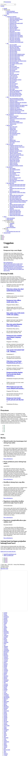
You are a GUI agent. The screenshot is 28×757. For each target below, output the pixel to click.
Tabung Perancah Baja (15, 48)
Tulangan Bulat (13, 117)
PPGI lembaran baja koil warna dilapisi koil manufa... (15, 387)
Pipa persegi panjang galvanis (17, 155)
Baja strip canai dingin (15, 39)
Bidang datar (13, 140)
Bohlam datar (13, 129)
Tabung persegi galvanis (15, 153)
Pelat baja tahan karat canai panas (17, 184)
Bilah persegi (13, 128)
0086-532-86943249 (8, 555)
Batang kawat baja (14, 116)
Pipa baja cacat (13, 78)
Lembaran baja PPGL (15, 107)
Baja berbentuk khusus (15, 133)
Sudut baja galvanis (14, 156)
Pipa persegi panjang (14, 71)
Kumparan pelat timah (15, 103)
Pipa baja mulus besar (15, 58)
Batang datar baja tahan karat (16, 215)
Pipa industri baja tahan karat (16, 206)
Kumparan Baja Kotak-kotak (16, 42)
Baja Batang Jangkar (14, 121)
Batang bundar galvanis (15, 157)
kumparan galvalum (14, 149)
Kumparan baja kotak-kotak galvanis (18, 113)
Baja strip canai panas (15, 38)
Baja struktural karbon (15, 169)
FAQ (8, 230)
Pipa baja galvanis (14, 152)
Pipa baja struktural (14, 87)
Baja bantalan (13, 173)
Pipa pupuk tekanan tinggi (16, 94)
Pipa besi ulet (13, 85)
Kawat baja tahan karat (15, 214)
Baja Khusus (10, 167)
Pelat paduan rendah (14, 20)
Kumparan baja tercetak (15, 112)
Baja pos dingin (13, 179)
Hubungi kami (7, 232)
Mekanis (12, 226)
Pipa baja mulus (13, 51)
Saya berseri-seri (13, 134)
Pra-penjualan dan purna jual (13, 231)
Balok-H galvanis (14, 164)
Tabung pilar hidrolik (14, 91)
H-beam (11, 136)
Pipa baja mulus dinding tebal (16, 55)
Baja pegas (12, 31)
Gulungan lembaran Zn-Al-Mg (17, 110)
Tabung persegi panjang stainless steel (18, 200)
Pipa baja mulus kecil (15, 56)
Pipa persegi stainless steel (16, 199)
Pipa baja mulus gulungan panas (17, 54)
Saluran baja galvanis (15, 161)
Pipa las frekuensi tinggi (15, 46)
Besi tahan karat (10, 183)
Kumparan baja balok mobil (16, 23)
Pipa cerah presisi (14, 77)
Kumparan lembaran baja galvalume (18, 102)
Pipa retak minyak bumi (15, 95)
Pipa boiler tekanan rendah (16, 90)
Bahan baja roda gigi (14, 175)
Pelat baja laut (13, 24)
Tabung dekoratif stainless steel (17, 204)
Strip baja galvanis (14, 148)
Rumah (5, 8)
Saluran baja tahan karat (15, 211)
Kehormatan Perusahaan (12, 12)
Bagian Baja (9, 125)
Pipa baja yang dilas (14, 47)
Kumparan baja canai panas (16, 35)
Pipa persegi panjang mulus (16, 63)
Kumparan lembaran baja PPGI (17, 106)
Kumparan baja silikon (15, 32)
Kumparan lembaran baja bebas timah (18, 105)
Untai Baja (12, 120)
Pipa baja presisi (13, 52)
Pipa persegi (12, 70)
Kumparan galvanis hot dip (16, 145)
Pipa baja (12, 73)
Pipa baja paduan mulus (15, 59)
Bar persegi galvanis (14, 159)
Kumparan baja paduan (15, 34)
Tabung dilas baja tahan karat (16, 195)
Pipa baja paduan (14, 83)
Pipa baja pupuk (13, 69)
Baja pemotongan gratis (15, 177)
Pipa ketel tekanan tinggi (15, 93)
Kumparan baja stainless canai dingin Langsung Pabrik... (14, 337)
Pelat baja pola (13, 22)
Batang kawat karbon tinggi (16, 122)
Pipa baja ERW (13, 44)
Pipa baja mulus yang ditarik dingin (18, 60)
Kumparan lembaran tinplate (16, 165)
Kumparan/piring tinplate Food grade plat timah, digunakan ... (15, 374)
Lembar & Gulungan (11, 16)
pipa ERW (12, 65)
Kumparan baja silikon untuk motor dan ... (14, 301)
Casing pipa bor (13, 75)
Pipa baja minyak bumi (15, 50)
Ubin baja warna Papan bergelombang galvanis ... (14, 362)
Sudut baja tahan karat (15, 210)
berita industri (10, 219)
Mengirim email (4, 568)
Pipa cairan (12, 89)
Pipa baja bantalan (14, 86)
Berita (5, 216)
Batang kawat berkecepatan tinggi (18, 118)
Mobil (11, 224)
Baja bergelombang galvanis (16, 98)
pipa (8, 43)
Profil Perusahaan (11, 11)
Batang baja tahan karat (15, 212)
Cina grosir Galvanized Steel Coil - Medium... (15, 350)
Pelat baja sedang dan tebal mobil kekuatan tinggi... (15, 289)
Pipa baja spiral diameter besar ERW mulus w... (14, 325)
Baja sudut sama (13, 126)
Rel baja (11, 137)
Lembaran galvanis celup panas (17, 146)
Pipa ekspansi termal (14, 67)
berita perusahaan (11, 218)
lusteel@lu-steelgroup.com (10, 554)
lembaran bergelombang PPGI (17, 99)
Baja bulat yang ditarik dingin (17, 180)
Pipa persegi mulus (14, 62)
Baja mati (12, 171)
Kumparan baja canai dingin (16, 36)
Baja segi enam (13, 132)
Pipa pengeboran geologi (15, 79)
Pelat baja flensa (13, 28)
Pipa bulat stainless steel (15, 197)
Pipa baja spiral (13, 66)
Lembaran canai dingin (15, 40)
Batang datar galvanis (15, 160)
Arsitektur (12, 223)
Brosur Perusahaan (11, 227)
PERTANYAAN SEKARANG (8, 551)
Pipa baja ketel (13, 81)
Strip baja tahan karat (14, 191)
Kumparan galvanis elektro (16, 150)
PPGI (8, 97)
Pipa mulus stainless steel (15, 196)
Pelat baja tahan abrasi (15, 30)
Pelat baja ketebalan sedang (16, 19)
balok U (11, 138)
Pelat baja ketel (13, 26)
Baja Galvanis (10, 144)
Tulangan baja (13, 124)
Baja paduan (12, 168)
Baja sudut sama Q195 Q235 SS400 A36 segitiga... (15, 313)
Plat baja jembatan (14, 27)
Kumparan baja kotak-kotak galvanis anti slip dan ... (15, 399)
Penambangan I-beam (15, 141)
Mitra (8, 13)
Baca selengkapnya (8, 262)
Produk (5, 15)
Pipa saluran (12, 82)
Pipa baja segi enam (14, 74)
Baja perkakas (13, 181)
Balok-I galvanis (13, 163)
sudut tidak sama (13, 130)
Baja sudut (12, 142)
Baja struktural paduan (15, 172)
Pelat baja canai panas (15, 18)
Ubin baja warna (13, 101)
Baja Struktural (10, 114)
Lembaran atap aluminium (16, 109)
